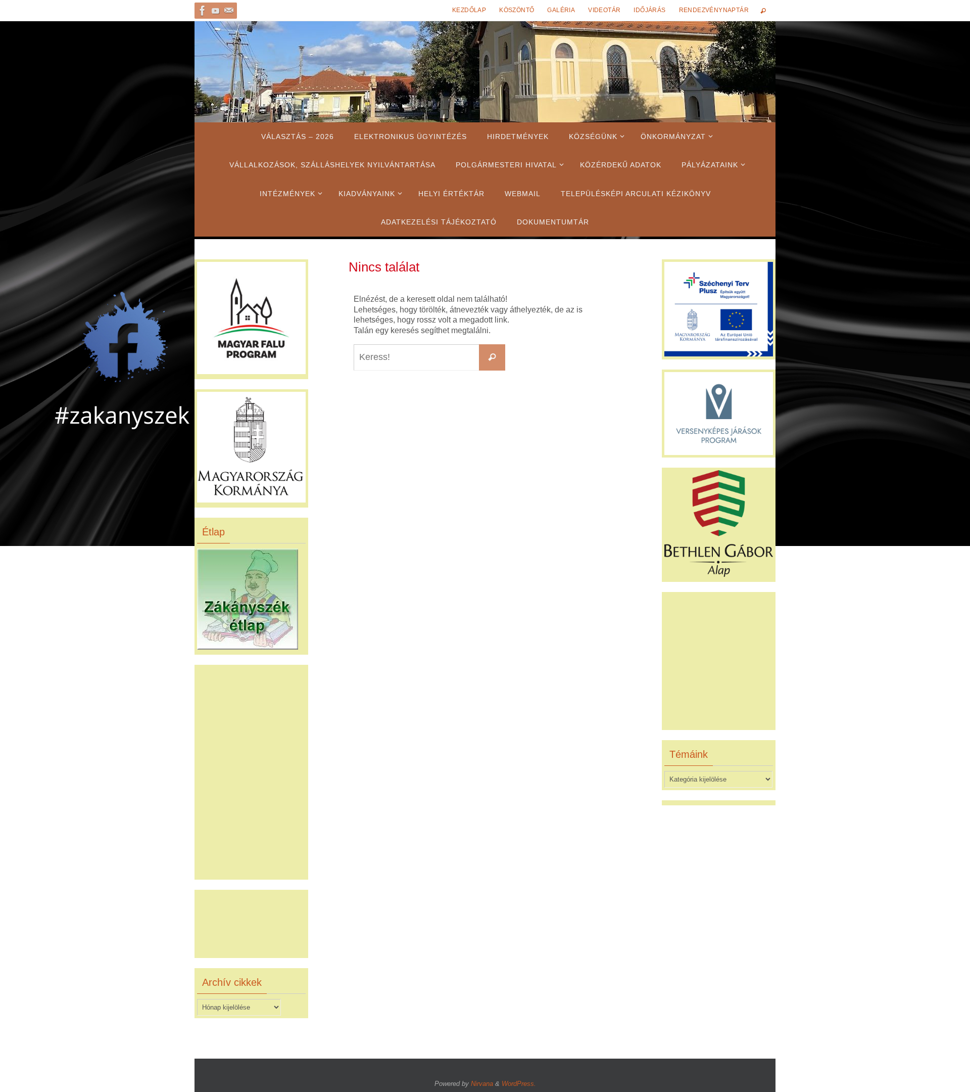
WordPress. (519, 1083)
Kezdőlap (469, 10)
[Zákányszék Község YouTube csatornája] (216, 11)
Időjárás (649, 10)
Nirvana (482, 1083)
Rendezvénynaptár (714, 10)
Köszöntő (516, 10)
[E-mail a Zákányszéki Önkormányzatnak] (229, 11)
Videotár (604, 10)
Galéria (561, 10)
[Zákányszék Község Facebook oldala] (203, 11)
